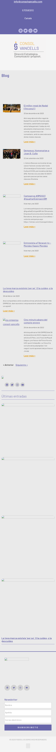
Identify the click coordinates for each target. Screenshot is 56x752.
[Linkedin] (21, 31)
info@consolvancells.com (28, 1)
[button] (28, 63)
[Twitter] (25, 31)
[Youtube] (35, 31)
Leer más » (29, 141)
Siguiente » (22, 364)
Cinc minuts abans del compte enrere (35, 321)
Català (28, 18)
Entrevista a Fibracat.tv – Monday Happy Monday (37, 244)
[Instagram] (30, 31)
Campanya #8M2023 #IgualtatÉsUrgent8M (35, 197)
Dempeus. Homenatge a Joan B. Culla (36, 152)
